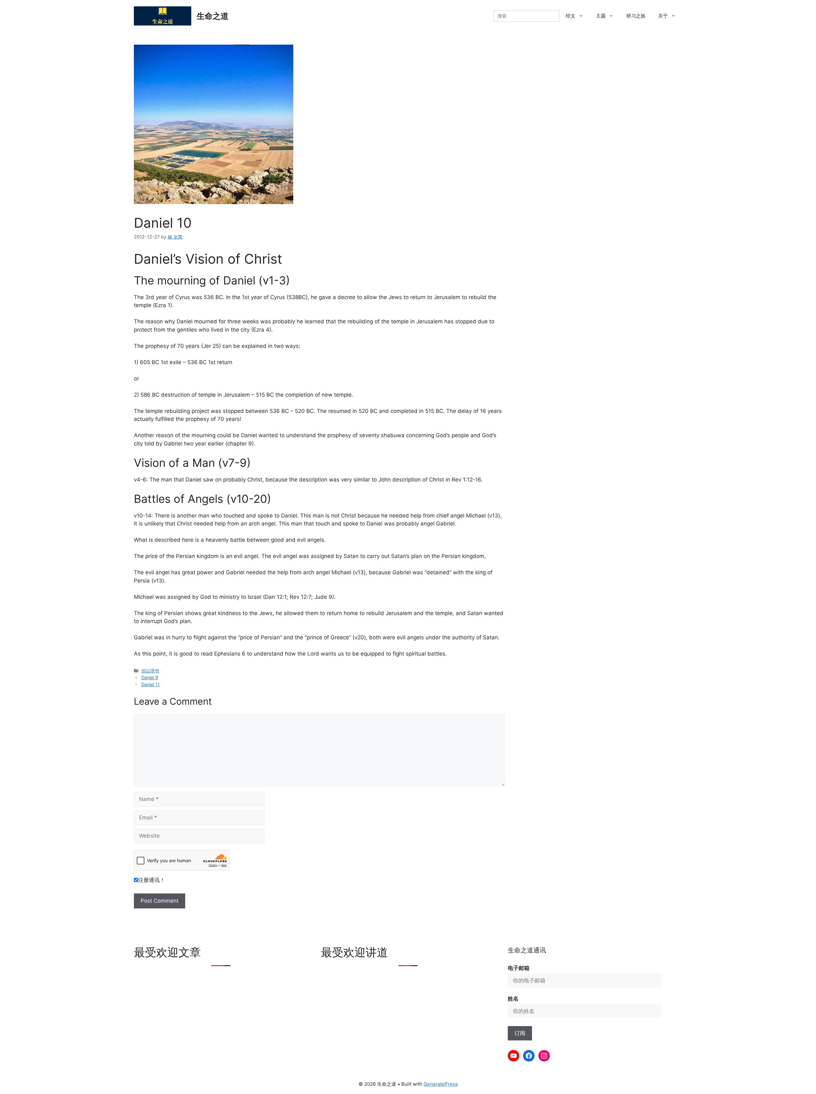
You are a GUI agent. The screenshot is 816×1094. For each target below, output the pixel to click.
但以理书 (150, 670)
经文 (570, 16)
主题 (601, 16)
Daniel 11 (150, 684)
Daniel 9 (149, 677)
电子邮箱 (518, 968)
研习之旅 (635, 16)
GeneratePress (441, 1084)
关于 (663, 16)
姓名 (513, 998)
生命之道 (213, 16)
